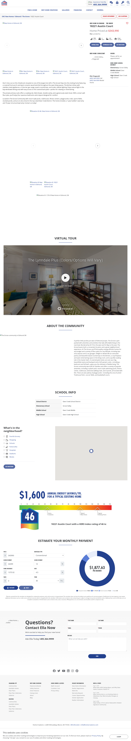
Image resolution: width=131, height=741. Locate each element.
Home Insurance (8, 568)
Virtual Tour (95, 45)
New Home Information (79, 686)
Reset (27, 588)
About (32, 695)
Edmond (18, 16)
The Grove (25, 16)
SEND (97, 656)
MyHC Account (55, 686)
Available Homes (14, 688)
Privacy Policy (55, 691)
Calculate (11, 588)
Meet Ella (75, 691)
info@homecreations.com (89, 725)
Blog (31, 698)
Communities (13, 686)
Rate (35, 568)
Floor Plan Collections (15, 693)
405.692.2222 (75, 725)
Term (35, 577)
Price (5, 552)
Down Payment (8, 560)
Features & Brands (35, 686)
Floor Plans (12, 691)
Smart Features (34, 691)
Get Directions (120, 45)
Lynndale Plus (95, 34)
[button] (81, 45)
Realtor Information (78, 700)
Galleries (65, 10)
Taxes (5, 577)
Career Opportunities (78, 695)
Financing (78, 10)
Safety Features (34, 688)
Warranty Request (77, 693)
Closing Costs (34, 693)
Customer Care (55, 688)
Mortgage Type (38, 552)
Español (100, 10)
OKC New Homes (8, 16)
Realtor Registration (78, 688)
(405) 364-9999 (94, 78)
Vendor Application (78, 698)
